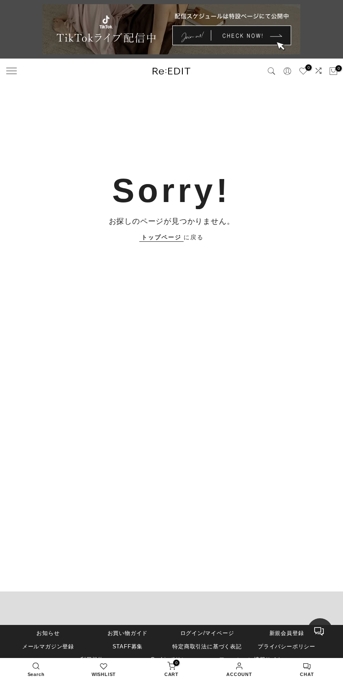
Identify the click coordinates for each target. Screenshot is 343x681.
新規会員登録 (286, 633)
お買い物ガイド (128, 633)
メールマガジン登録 (48, 646)
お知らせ (47, 633)
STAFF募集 (128, 646)
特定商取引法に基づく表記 (207, 646)
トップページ (161, 237)
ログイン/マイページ (207, 633)
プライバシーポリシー (286, 646)
